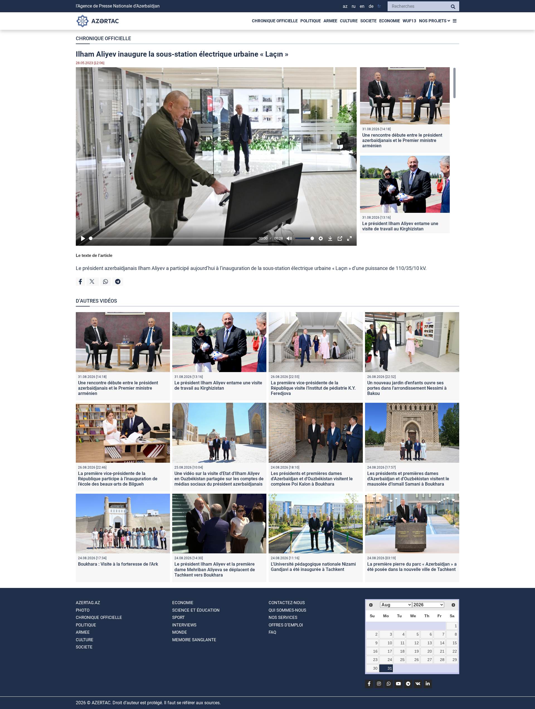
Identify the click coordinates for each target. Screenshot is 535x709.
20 (429, 651)
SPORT (178, 617)
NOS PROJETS (433, 20)
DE (371, 6)
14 (442, 643)
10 (390, 643)
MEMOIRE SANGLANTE (194, 639)
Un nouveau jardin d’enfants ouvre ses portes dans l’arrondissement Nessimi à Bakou (407, 388)
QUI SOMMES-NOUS (287, 610)
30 (375, 668)
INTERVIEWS (184, 625)
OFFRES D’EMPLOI (286, 625)
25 (402, 659)
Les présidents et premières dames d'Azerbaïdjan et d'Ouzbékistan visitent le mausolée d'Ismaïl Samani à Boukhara (408, 479)
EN (362, 6)
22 (455, 651)
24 (390, 659)
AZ (345, 6)
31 (390, 668)
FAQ (272, 632)
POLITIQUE (310, 20)
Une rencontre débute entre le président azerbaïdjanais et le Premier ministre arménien (402, 140)
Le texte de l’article (94, 255)
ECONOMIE (389, 20)
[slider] (173, 238)
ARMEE (330, 20)
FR (379, 6)
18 (402, 651)
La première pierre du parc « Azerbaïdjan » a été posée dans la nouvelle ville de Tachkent (412, 566)
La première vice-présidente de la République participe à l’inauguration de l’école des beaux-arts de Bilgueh (117, 479)
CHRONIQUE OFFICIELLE (275, 20)
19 (416, 651)
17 (390, 651)
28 (442, 659)
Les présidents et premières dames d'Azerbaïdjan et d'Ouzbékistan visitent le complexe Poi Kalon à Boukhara (312, 479)
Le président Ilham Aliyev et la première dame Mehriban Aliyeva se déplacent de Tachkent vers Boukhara (214, 569)
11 (402, 643)
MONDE (179, 632)
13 (429, 643)
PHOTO (82, 610)
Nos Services (283, 617)
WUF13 (409, 20)
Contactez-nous (287, 602)
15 (455, 643)
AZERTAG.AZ (88, 602)
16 (375, 651)
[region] (408, 150)
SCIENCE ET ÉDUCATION (196, 610)
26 (416, 659)
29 (455, 659)
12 (416, 643)
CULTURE (349, 20)
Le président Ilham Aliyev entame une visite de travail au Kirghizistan (400, 226)
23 (375, 659)
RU (354, 6)
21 (442, 651)
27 (429, 659)
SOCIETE (368, 20)
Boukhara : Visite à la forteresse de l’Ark (118, 564)
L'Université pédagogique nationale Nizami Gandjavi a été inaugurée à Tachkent (313, 566)
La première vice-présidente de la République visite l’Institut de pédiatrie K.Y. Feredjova (313, 388)
